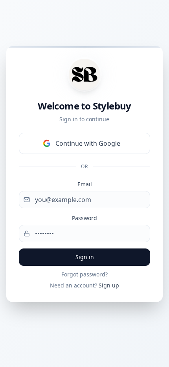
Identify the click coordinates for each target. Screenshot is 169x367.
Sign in (84, 257)
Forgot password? (84, 274)
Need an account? (84, 285)
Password (84, 218)
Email (84, 184)
